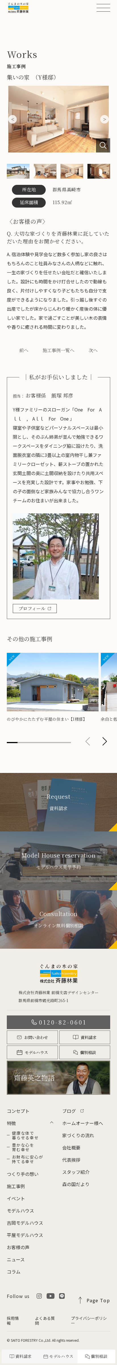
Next (104, 119)
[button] (104, 741)
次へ (93, 350)
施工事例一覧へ (58, 350)
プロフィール (31, 608)
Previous (12, 119)
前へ (23, 350)
